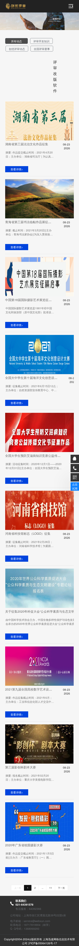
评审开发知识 (41, 41)
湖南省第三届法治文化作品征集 (26, 144)
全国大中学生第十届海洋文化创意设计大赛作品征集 (40, 377)
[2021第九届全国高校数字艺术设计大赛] (39, 666)
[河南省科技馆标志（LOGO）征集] (39, 510)
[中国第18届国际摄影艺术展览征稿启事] (39, 276)
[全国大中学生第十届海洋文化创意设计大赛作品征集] (39, 354)
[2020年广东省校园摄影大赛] (39, 822)
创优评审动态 (17, 49)
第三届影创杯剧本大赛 (20, 767)
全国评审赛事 (42, 49)
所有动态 (16, 41)
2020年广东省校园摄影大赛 (24, 845)
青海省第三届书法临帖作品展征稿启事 (31, 222)
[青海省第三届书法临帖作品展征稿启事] (39, 198)
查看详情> (17, 169)
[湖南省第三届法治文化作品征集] (39, 120)
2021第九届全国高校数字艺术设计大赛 (31, 689)
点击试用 (74, 486)
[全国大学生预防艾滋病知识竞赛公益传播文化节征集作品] (39, 432)
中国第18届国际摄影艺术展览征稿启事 (31, 300)
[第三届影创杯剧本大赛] (39, 744)
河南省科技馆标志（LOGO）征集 (27, 533)
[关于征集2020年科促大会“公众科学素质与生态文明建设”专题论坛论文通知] (39, 588)
